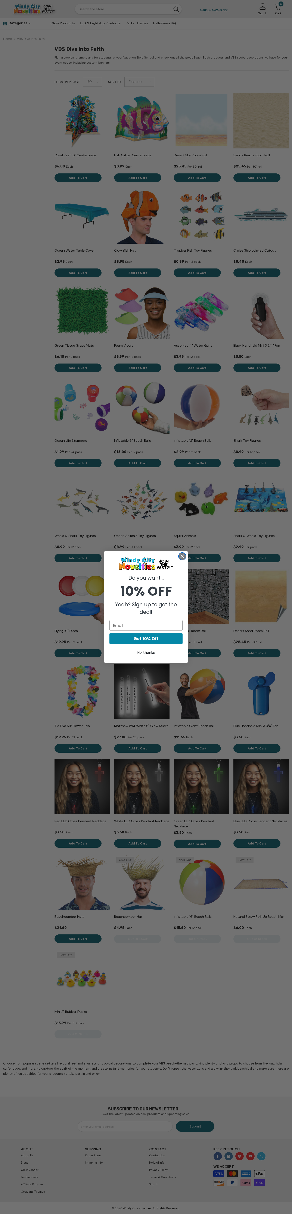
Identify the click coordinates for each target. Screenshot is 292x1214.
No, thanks (146, 652)
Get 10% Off (146, 639)
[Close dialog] (182, 556)
